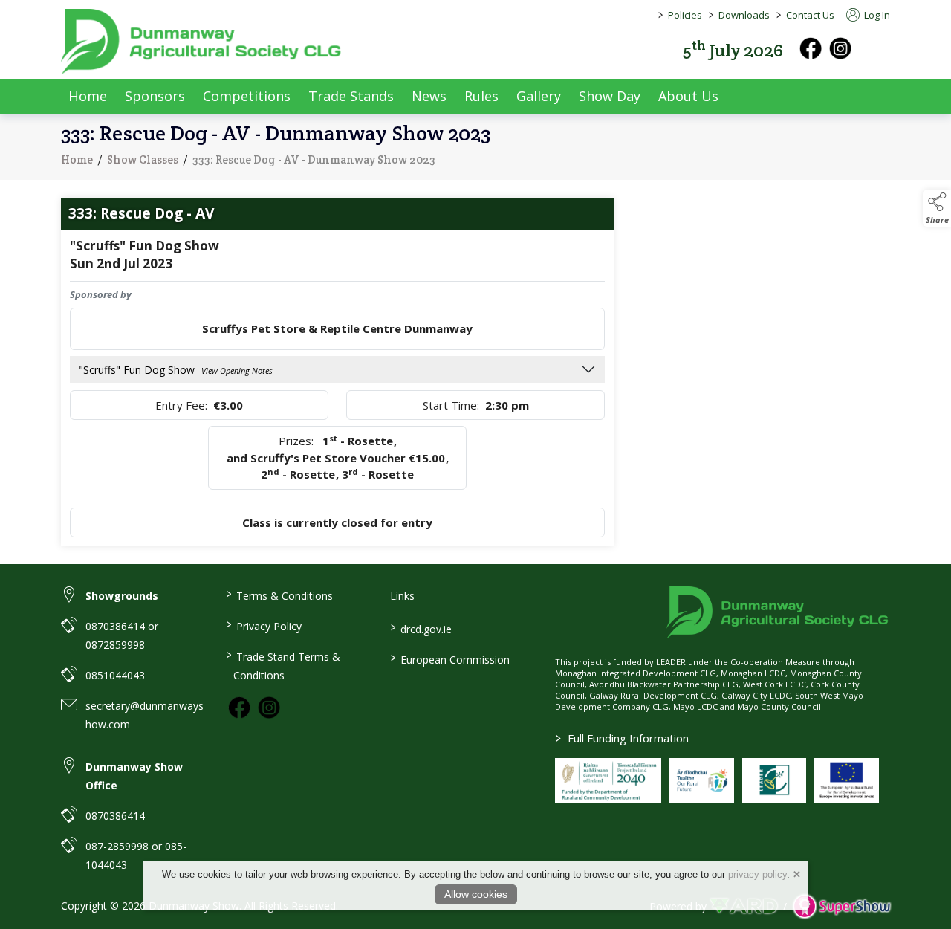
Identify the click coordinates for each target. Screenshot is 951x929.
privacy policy (757, 874)
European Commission (450, 658)
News (429, 96)
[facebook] (810, 48)
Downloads (744, 15)
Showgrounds (121, 596)
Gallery (538, 96)
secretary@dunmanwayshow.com (144, 715)
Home (87, 96)
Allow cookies (475, 894)
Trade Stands (351, 96)
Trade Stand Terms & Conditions (283, 664)
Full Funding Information (622, 738)
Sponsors (155, 96)
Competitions (247, 96)
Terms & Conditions (279, 594)
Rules (481, 96)
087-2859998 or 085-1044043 (135, 855)
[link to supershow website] (841, 906)
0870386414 (115, 816)
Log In (876, 15)
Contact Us (810, 15)
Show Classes (142, 159)
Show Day (609, 96)
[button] (879, 48)
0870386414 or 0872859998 (121, 635)
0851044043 (115, 675)
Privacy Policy (263, 625)
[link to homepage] (202, 41)
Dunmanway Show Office (134, 776)
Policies (685, 15)
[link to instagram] (269, 707)
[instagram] (840, 48)
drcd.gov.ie (421, 628)
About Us (688, 96)
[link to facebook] (239, 707)
